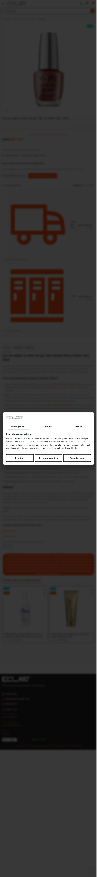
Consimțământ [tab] (18, 426)
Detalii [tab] (48, 426)
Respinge (20, 458)
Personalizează (48, 458)
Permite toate (77, 458)
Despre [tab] (78, 426)
